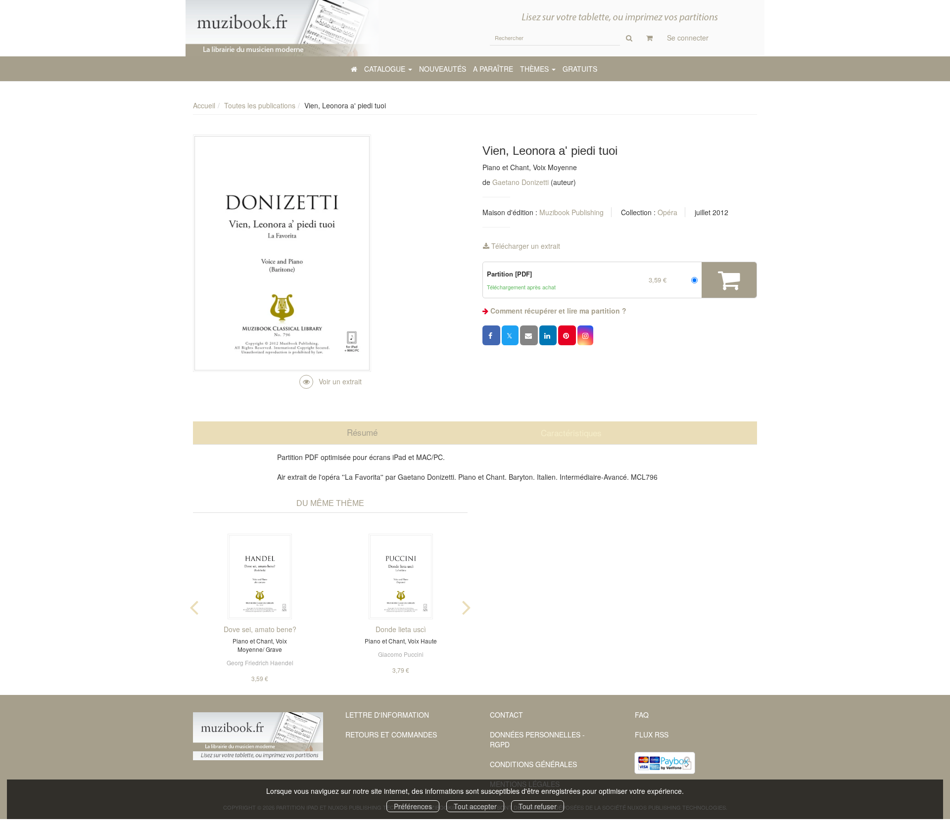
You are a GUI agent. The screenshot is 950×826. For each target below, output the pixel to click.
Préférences (413, 806)
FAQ (642, 715)
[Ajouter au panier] (729, 280)
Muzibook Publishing (571, 212)
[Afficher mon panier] (649, 38)
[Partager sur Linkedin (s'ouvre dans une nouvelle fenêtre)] (548, 335)
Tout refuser (538, 806)
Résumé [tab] (362, 432)
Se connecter (688, 38)
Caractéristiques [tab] (571, 432)
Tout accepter (475, 806)
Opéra (667, 212)
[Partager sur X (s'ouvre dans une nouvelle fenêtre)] (510, 335)
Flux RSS (651, 734)
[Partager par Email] (529, 335)
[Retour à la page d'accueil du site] (282, 28)
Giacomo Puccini (401, 654)
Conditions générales (533, 764)
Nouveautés (442, 69)
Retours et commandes (391, 734)
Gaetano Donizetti (520, 182)
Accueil (204, 105)
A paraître (493, 69)
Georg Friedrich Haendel (260, 662)
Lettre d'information (387, 715)
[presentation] (194, 605)
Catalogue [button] (385, 69)
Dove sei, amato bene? (260, 629)
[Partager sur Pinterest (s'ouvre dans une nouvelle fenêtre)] (567, 335)
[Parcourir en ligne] (330, 381)
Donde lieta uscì (401, 629)
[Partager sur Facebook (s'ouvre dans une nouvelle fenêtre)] (491, 335)
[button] (585, 335)
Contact (506, 715)
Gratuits (580, 69)
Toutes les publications (259, 105)
